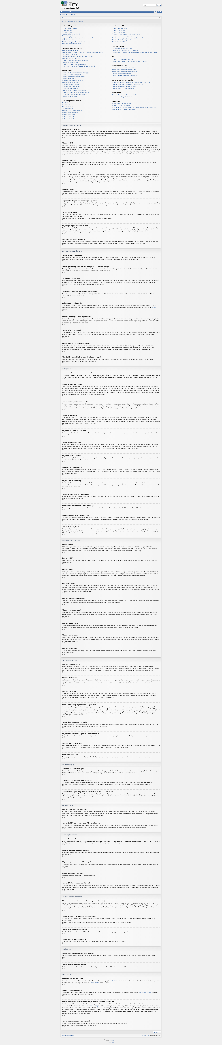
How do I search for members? (121, 73)
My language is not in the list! (71, 58)
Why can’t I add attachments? (71, 86)
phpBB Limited (113, 981)
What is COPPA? (67, 30)
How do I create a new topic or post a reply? (75, 73)
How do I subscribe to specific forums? (124, 86)
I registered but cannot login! (71, 34)
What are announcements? (70, 112)
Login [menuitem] (158, 12)
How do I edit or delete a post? (71, 75)
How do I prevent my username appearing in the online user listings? (83, 52)
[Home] (69, 5)
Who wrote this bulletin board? (121, 103)
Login (68, 14)
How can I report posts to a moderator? (74, 90)
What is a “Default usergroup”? (121, 40)
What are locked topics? (69, 116)
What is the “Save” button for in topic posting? (76, 92)
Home (65, 11)
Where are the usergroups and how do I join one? (127, 34)
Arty (110, 1040)
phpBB (153, 307)
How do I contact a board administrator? (124, 109)
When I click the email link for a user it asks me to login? (79, 66)
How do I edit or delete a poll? (71, 82)
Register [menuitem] (161, 12)
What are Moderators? (119, 30)
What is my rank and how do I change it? (74, 64)
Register (74, 14)
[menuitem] (155, 12)
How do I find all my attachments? (122, 97)
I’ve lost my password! (68, 40)
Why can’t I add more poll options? (72, 80)
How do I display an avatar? (70, 62)
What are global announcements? (72, 111)
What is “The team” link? (119, 42)
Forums (72, 11)
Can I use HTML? (67, 105)
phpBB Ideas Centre (145, 992)
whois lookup (94, 1006)
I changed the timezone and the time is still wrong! (77, 56)
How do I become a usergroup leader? (123, 36)
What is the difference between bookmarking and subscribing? (131, 82)
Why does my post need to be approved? (74, 94)
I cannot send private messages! (122, 48)
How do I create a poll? (69, 78)
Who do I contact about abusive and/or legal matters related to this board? (134, 107)
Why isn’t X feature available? (121, 105)
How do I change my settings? (71, 50)
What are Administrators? (119, 28)
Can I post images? (68, 109)
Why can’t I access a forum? (70, 84)
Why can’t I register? (68, 32)
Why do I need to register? (70, 28)
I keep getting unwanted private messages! (125, 50)
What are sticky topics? (69, 114)
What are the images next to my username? (75, 60)
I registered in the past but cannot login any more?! (77, 38)
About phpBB (95, 983)
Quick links (62, 12)
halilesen (114, 1040)
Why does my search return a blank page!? (125, 72)
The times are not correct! (70, 54)
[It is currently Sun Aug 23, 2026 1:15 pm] (159, 18)
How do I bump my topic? (69, 96)
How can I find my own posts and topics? (124, 75)
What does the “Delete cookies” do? (73, 44)
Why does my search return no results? (124, 70)
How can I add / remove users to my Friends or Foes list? (129, 61)
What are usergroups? (119, 32)
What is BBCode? (67, 103)
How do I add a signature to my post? (73, 76)
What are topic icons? (68, 118)
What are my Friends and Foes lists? (123, 59)
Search (63, 14)
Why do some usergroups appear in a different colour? (128, 38)
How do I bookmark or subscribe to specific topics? (127, 84)
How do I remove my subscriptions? (123, 88)
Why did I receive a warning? (71, 88)
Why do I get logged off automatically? (73, 42)
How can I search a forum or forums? (123, 68)
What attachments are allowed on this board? (126, 95)
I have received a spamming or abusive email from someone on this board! (134, 52)
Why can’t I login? (67, 36)
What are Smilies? (67, 107)
